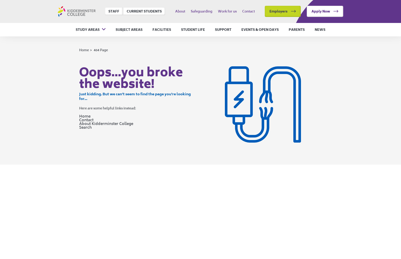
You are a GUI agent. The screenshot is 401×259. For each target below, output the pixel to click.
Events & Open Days (260, 29)
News (320, 29)
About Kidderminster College (106, 123)
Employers (278, 11)
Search (85, 127)
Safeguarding (201, 11)
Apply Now (320, 11)
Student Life (193, 29)
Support (223, 29)
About (180, 11)
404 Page (101, 50)
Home (84, 50)
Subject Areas (129, 29)
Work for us (227, 11)
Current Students (144, 11)
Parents (297, 29)
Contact (248, 11)
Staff (113, 11)
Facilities (161, 29)
